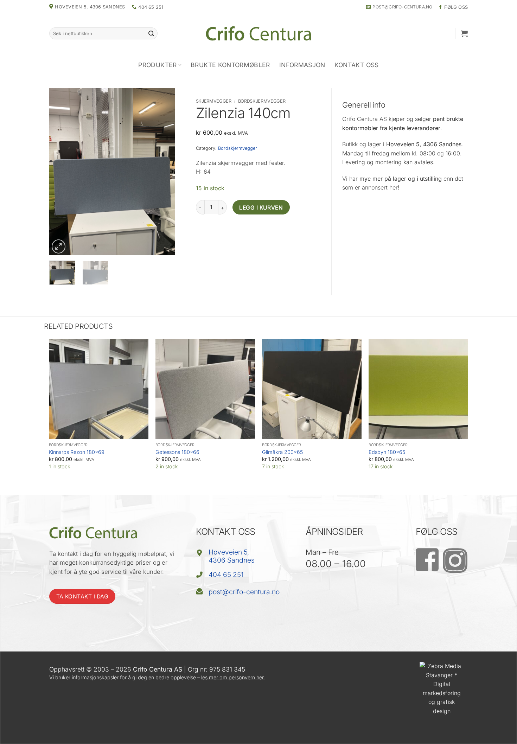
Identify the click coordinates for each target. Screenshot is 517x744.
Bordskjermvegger (262, 101)
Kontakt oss (356, 65)
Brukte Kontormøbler (230, 65)
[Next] (163, 171)
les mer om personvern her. (233, 677)
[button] (464, 33)
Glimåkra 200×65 (282, 452)
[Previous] (60, 171)
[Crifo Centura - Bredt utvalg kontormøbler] (258, 33)
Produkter (157, 65)
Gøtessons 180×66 (177, 452)
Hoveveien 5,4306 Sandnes (232, 556)
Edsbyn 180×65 (387, 452)
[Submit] (151, 33)
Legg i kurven (261, 207)
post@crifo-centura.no (244, 592)
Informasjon (302, 65)
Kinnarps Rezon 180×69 (76, 452)
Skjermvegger (213, 101)
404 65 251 (226, 574)
